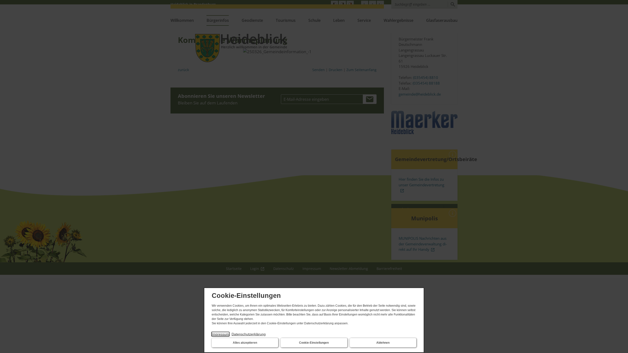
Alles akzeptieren (245, 342)
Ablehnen (383, 342)
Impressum (220, 334)
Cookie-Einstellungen (314, 342)
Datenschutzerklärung (249, 334)
